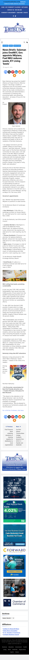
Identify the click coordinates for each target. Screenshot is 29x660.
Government (18, 647)
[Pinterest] (12, 72)
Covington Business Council (11, 634)
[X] (9, 72)
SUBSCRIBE (20, 12)
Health (25, 647)
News (10, 45)
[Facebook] (5, 72)
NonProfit (14, 649)
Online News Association (10, 631)
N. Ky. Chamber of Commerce (11, 632)
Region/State (22, 649)
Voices (17, 652)
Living (4, 649)
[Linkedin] (16, 72)
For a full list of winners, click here (13, 410)
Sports (12, 652)
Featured (5, 45)
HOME (3, 7)
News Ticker (17, 45)
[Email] (23, 72)
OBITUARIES (24, 7)
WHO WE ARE (18, 10)
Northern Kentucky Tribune (9, 640)
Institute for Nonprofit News (11, 629)
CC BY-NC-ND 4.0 (16, 643)
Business (4, 647)
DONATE (25, 12)
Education (11, 647)
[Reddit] (19, 72)
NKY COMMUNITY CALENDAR (13, 7)
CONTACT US (10, 10)
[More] (14, 75)
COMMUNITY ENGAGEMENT (8, 12)
